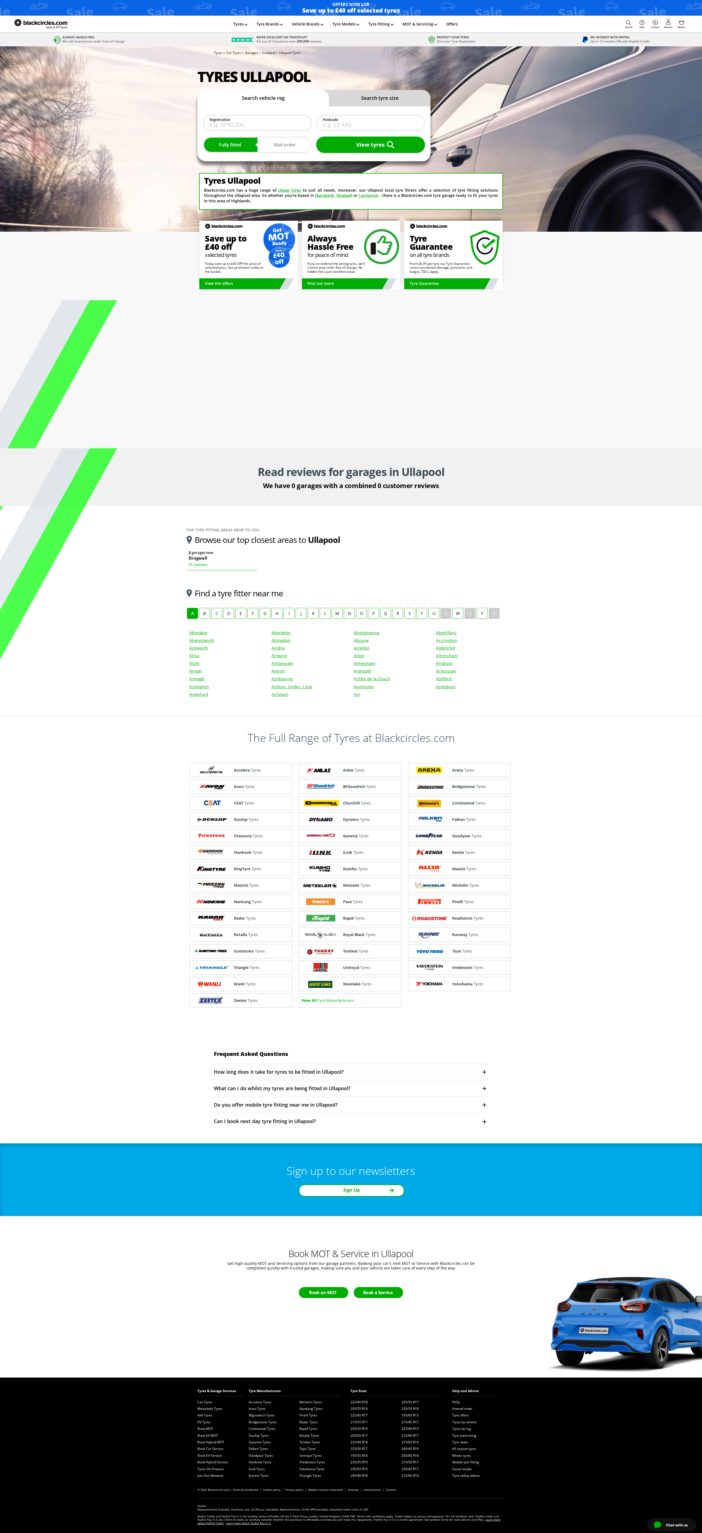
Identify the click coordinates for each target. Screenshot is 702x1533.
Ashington (199, 686)
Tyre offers (460, 1415)
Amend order (462, 1408)
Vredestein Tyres (312, 1462)
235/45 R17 (410, 1469)
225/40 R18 (359, 1402)
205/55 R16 (359, 1408)
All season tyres (464, 1448)
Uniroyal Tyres (310, 1455)
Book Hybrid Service (212, 1462)
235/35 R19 (359, 1462)
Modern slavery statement (325, 1490)
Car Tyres (204, 1402)
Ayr (357, 694)
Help (641, 27)
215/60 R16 (410, 1475)
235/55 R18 (410, 1408)
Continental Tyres (262, 1428)
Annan (195, 671)
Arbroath (362, 671)
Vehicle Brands (305, 24)
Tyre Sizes (358, 1391)
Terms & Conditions (245, 1490)
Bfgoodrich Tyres (262, 1415)
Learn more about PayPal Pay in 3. (248, 1523)
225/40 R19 (410, 1428)
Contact (655, 27)
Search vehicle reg (263, 98)
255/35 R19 (359, 1428)
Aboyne (361, 640)
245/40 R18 (359, 1475)
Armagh (197, 678)
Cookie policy (272, 1490)
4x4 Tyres (204, 1415)
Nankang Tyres (310, 1408)
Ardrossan (446, 671)
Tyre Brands (267, 24)
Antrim (278, 671)
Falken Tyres (258, 1448)
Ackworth (198, 648)
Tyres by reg (461, 1428)
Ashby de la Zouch (372, 678)
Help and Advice (465, 1391)
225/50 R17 (359, 1448)
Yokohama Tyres (312, 1469)
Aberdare (198, 632)
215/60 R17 (410, 1435)
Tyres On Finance (210, 1469)
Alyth (194, 663)
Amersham (364, 663)
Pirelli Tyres (308, 1415)
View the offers (219, 283)
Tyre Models (343, 24)
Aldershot (445, 648)
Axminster (364, 686)
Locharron (368, 195)
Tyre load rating (464, 1435)
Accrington (446, 640)
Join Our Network (210, 1475)
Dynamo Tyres (260, 1442)
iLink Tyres (257, 1469)
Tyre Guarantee (424, 283)
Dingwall (344, 195)
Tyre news (460, 1442)
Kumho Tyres (259, 1475)
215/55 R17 (359, 1422)
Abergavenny (367, 632)
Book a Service (377, 1293)
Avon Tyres (257, 1408)
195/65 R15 (410, 1415)
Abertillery (446, 632)
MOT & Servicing (418, 24)
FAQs (456, 1402)
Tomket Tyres (309, 1442)
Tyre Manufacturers (265, 1391)
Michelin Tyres (310, 1402)
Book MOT (205, 1428)
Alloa (194, 655)
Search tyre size (379, 98)
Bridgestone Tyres (263, 1422)
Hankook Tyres (260, 1462)
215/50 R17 (410, 1462)
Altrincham (447, 655)
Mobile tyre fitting (465, 1462)
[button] (628, 24)
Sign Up (351, 1190)
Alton (359, 655)
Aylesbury (446, 686)
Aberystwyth (201, 640)
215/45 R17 (410, 1422)
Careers (391, 1490)
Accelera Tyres (260, 1402)
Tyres (238, 24)
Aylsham (279, 694)
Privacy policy (294, 1490)
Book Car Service (210, 1448)
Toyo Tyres (307, 1448)
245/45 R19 (410, 1448)
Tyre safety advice (466, 1475)
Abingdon (280, 640)
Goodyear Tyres (261, 1455)
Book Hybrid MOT (210, 1442)
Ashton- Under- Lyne (291, 686)
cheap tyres (289, 190)
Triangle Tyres (310, 1475)
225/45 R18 (359, 1442)
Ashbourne (282, 678)
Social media (462, 1469)
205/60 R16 (410, 1455)
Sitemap (353, 1490)
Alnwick (279, 655)
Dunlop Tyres (259, 1435)
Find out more (320, 283)
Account (668, 27)
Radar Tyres (308, 1422)
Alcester (361, 648)
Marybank (324, 195)
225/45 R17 (359, 1415)
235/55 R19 (359, 1469)
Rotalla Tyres (309, 1435)
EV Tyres (204, 1422)
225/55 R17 (410, 1402)
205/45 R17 (359, 1435)
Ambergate (282, 663)
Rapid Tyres (308, 1428)
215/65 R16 (410, 1442)
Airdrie (278, 648)
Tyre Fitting (379, 24)
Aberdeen (280, 632)
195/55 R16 (359, 1455)
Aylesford (198, 694)
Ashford (444, 678)
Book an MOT (323, 1293)
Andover (444, 663)
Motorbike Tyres (209, 1408)
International (372, 1490)
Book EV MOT (207, 1435)
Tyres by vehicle (464, 1422)
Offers (452, 24)
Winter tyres (461, 1455)
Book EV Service (209, 1455)
